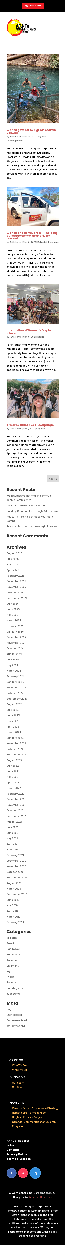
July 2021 (12, 827)
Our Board (18, 1087)
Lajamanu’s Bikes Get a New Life (26, 505)
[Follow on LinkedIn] (35, 1173)
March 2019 (13, 916)
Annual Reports (18, 1141)
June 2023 (13, 715)
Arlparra (40, 428)
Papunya (12, 982)
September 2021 (17, 815)
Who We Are (19, 1065)
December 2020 (16, 860)
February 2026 (15, 575)
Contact (13, 1150)
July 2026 (13, 558)
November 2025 (16, 586)
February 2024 (16, 676)
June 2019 (13, 899)
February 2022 (15, 793)
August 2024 (15, 653)
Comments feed (17, 1020)
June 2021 (13, 832)
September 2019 (17, 894)
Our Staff (18, 1082)
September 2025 (17, 598)
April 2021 (13, 843)
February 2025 (15, 625)
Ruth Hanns (15, 136)
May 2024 (12, 665)
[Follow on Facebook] (12, 1173)
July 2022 (13, 765)
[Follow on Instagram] (23, 1173)
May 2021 (12, 838)
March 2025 (14, 620)
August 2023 (14, 704)
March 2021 (13, 849)
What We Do (19, 1069)
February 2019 (15, 922)
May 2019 (12, 905)
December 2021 (16, 799)
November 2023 (16, 687)
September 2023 (17, 698)
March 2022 (14, 788)
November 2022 (16, 743)
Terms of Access (19, 1159)
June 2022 (13, 771)
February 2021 (15, 855)
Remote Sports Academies (29, 1112)
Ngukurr (42, 136)
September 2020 (17, 877)
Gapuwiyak (13, 948)
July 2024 (13, 659)
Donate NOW (32, 6)
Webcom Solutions (40, 1197)
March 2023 (14, 732)
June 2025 (13, 609)
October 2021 (15, 810)
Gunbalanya (14, 954)
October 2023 (15, 693)
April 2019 (12, 910)
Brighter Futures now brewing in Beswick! (32, 526)
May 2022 (12, 776)
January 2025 (15, 631)
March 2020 (14, 888)
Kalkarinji (42, 241)
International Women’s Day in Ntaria (29, 331)
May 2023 (12, 720)
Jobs (10, 1145)
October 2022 (15, 748)
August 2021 (14, 821)
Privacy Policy (17, 1154)
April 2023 (13, 726)
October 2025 (15, 592)
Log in (10, 1009)
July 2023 (13, 709)
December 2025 (16, 581)
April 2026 (13, 570)
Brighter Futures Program (28, 1117)
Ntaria (40, 336)
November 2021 (16, 804)
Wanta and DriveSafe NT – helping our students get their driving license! (32, 235)
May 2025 (12, 614)
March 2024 (14, 670)
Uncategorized (15, 140)
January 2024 (15, 681)
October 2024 (15, 648)
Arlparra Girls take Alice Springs (30, 425)
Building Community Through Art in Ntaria (32, 511)
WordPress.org (16, 1025)
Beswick (12, 943)
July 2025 (13, 603)
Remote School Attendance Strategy (35, 1108)
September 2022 (17, 754)
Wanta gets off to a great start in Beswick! (31, 131)
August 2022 (14, 760)
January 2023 (15, 737)
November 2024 (16, 642)
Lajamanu (53, 241)
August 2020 (14, 883)
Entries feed (14, 1014)
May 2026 (12, 564)
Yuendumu (13, 993)
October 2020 (15, 871)
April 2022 (13, 782)
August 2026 (14, 553)
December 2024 (16, 637)
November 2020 (16, 866)
